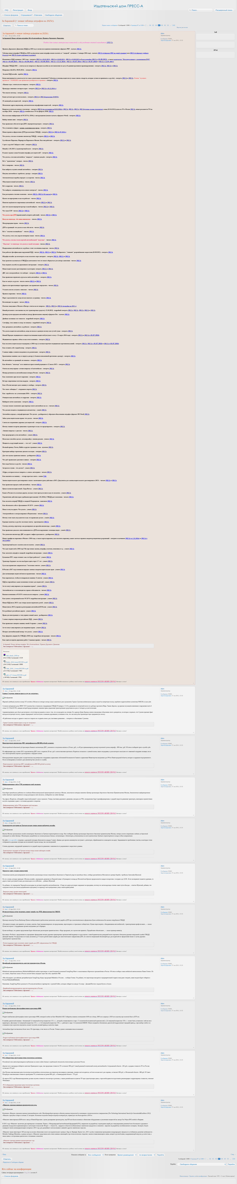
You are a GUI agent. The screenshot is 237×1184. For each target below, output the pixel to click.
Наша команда (184, 1176)
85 (153, 25)
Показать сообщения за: (79, 1155)
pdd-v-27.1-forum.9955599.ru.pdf (16, 675)
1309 (173, 25)
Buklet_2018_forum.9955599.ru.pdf (17, 662)
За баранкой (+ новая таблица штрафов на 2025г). (28, 20)
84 (150, 25)
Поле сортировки (110, 1155)
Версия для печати (182, 27)
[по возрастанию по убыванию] (151, 1155)
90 (168, 25)
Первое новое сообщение (109, 25)
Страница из (137, 25)
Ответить (7, 26)
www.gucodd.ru (13, 840)
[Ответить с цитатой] (147, 33)
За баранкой (8, 689)
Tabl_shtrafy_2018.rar (12, 656)
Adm (6, 36)
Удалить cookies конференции (198, 1176)
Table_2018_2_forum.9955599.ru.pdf (17, 668)
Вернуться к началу (193, 683)
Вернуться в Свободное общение (13, 1162)
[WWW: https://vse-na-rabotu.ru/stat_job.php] (162, 43)
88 (162, 25)
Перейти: (173, 1164)
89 (165, 25)
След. (232, 1154)
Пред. (4, 1154)
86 (156, 25)
